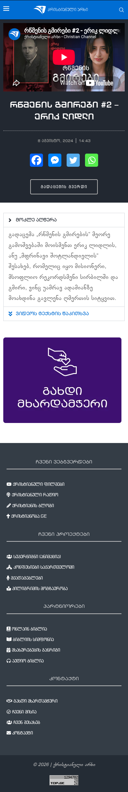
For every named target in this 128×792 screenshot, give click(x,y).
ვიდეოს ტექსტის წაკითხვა (52, 314)
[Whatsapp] (91, 160)
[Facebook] (36, 160)
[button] (64, 220)
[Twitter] (73, 160)
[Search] (121, 9)
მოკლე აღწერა (36, 220)
